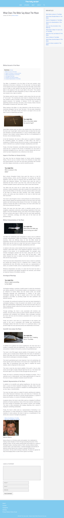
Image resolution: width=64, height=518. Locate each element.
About (33, 5)
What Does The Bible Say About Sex (12, 419)
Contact (39, 5)
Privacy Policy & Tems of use (9, 512)
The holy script (32, 2)
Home (20, 5)
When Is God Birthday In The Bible (12, 418)
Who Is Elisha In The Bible (52, 37)
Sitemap (4, 509)
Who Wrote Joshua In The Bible (54, 14)
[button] (44, 5)
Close (11, 70)
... (3, 454)
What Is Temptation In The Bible (54, 20)
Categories (26, 5)
